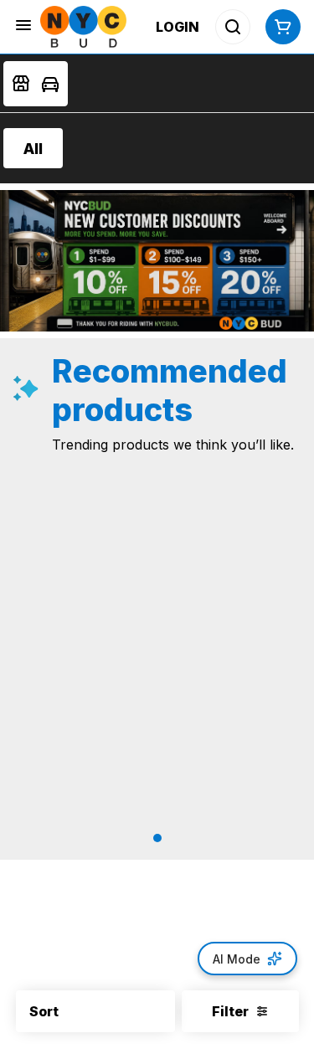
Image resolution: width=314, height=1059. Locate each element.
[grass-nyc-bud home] (83, 27)
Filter (230, 1011)
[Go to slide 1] (157, 838)
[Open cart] (280, 26)
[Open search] (232, 26)
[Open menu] (23, 25)
